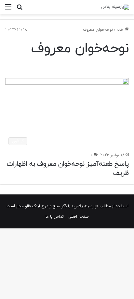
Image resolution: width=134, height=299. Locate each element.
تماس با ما (55, 216)
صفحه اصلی (78, 216)
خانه (120, 29)
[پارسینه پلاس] (115, 7)
